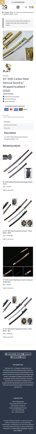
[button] (2, 2)
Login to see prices (8, 93)
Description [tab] (7, 122)
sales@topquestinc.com (20, 408)
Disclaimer (24, 428)
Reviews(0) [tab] (7, 128)
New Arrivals (11, 116)
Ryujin (5, 76)
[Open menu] (18, 7)
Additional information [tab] (10, 125)
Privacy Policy (16, 428)
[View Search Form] (26, 7)
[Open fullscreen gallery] (31, 59)
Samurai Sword (20, 116)
